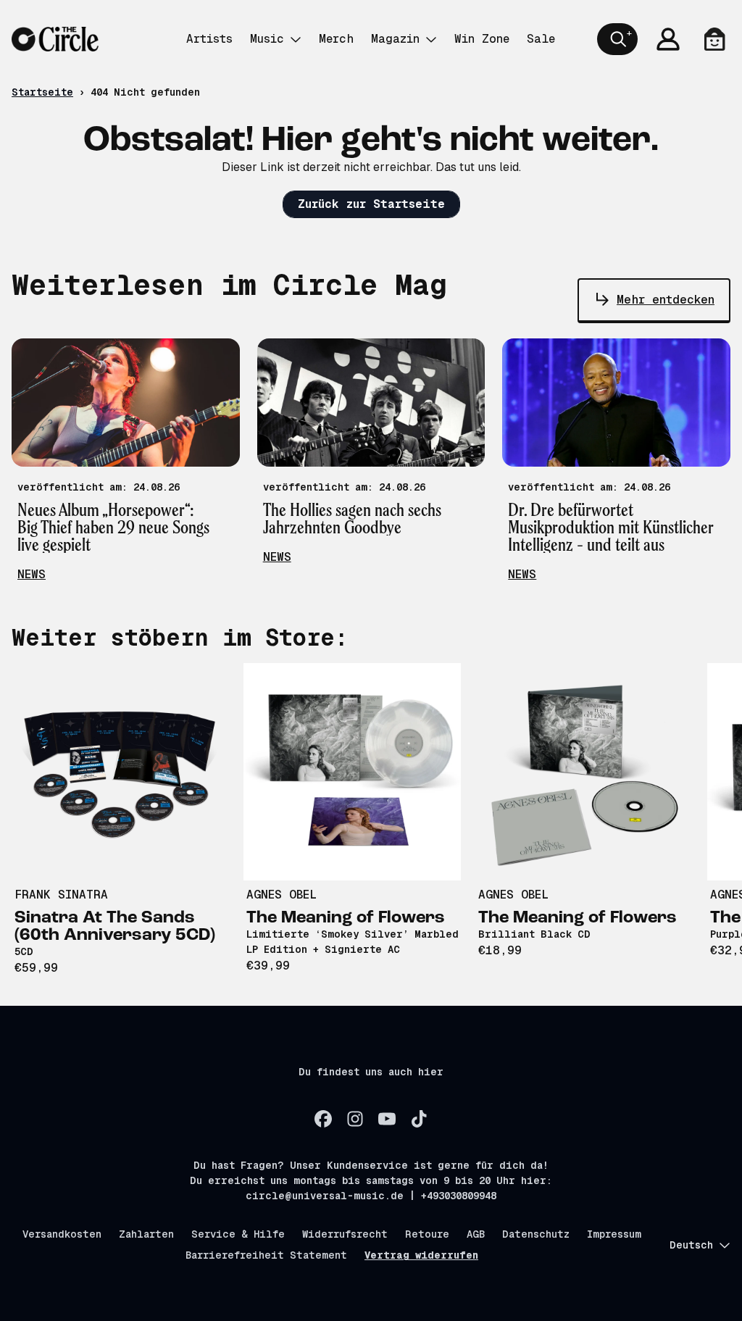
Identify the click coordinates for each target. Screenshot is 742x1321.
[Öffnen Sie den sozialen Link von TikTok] (419, 1119)
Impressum (614, 1234)
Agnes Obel (281, 894)
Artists (209, 39)
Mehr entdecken (665, 300)
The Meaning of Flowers (345, 918)
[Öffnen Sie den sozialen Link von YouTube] (387, 1119)
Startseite (42, 92)
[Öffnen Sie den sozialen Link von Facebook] (323, 1119)
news (31, 574)
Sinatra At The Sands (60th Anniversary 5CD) (114, 926)
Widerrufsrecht (345, 1234)
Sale (541, 39)
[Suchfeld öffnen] (617, 39)
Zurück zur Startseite (371, 204)
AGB (476, 1234)
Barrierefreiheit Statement (266, 1255)
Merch (336, 39)
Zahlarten (146, 1234)
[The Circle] (55, 39)
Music (267, 39)
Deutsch (691, 1245)
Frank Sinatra (61, 894)
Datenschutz (536, 1234)
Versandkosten (61, 1234)
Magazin (395, 39)
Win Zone (481, 39)
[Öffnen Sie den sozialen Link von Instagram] (355, 1119)
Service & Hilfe (238, 1234)
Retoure (427, 1234)
